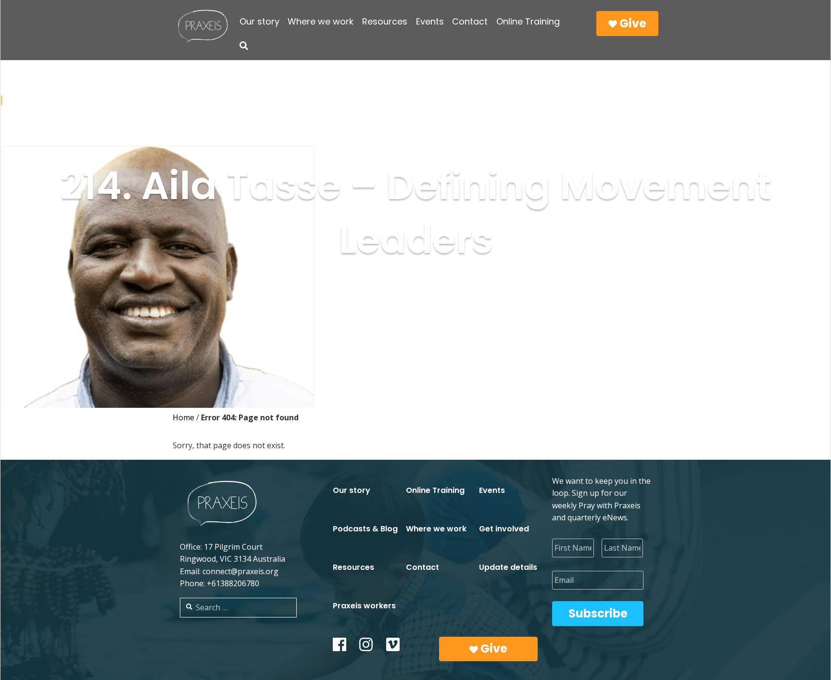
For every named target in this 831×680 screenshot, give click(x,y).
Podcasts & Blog (365, 528)
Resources (384, 21)
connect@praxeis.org (240, 571)
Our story (259, 21)
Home (183, 417)
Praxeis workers (364, 605)
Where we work (320, 21)
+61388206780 (233, 583)
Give (631, 23)
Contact (470, 21)
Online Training (528, 21)
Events (430, 21)
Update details (508, 567)
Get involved (504, 528)
